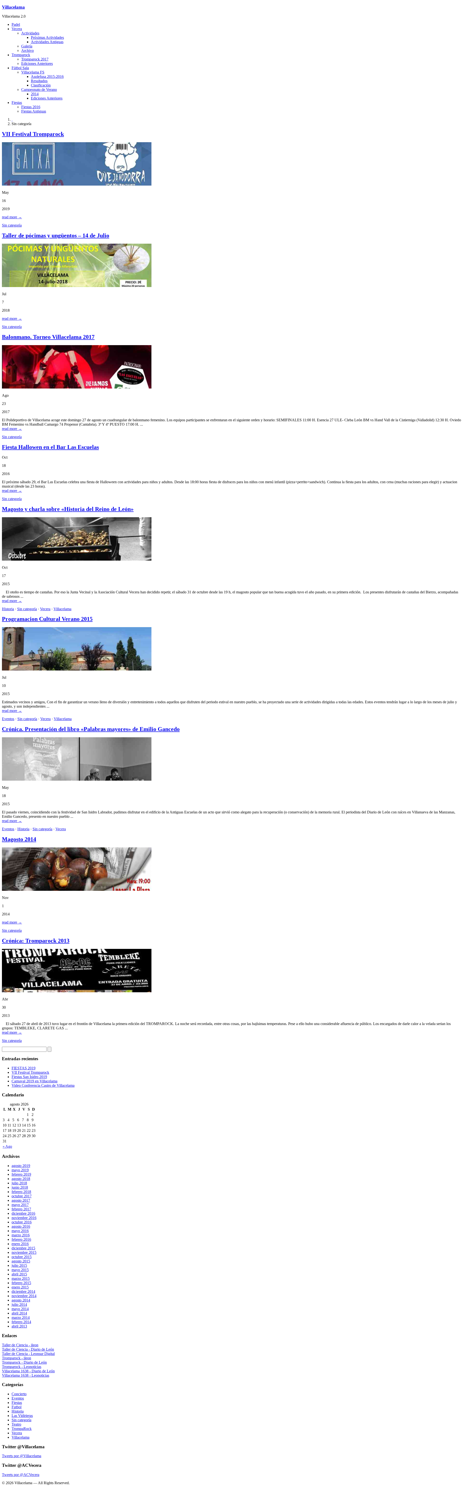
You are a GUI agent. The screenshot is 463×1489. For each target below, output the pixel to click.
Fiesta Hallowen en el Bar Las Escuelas (50, 447)
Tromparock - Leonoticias (21, 1367)
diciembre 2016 (23, 1213)
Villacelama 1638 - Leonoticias (25, 1375)
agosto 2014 (21, 1300)
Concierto (19, 1394)
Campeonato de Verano (39, 89)
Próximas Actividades (47, 37)
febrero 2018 (21, 1192)
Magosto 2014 (19, 839)
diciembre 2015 (23, 1248)
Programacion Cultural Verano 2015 (47, 619)
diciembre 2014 (23, 1291)
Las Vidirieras (22, 1416)
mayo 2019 (20, 1170)
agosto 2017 (21, 1200)
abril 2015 (19, 1274)
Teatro (16, 1424)
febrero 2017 (21, 1209)
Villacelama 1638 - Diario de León (28, 1371)
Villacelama (13, 7)
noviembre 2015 (24, 1252)
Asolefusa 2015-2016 (47, 76)
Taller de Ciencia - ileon (20, 1345)
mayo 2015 (20, 1270)
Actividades (30, 33)
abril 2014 (19, 1313)
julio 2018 (19, 1183)
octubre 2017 (22, 1196)
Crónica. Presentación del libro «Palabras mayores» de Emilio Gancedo (91, 729)
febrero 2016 (21, 1239)
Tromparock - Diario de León (24, 1362)
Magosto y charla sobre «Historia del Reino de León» (68, 509)
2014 (35, 94)
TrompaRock (22, 1429)
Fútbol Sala (20, 68)
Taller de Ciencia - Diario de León (28, 1349)
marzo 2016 (21, 1235)
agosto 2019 (21, 1166)
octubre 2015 (22, 1257)
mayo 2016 (20, 1231)
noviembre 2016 (24, 1218)
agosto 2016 (21, 1226)
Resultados (39, 81)
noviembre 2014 (24, 1296)
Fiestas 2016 (30, 107)
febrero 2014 (21, 1322)
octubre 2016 (22, 1222)
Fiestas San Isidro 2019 (29, 1077)
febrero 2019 (21, 1174)
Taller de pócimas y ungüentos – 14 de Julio (55, 235)
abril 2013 (19, 1326)
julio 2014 (19, 1304)
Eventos (8, 719)
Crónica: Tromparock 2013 (35, 941)
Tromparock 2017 (34, 59)
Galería (26, 46)
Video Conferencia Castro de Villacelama (43, 1085)
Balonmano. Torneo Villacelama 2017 (48, 337)
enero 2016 (20, 1244)
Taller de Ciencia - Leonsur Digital (28, 1354)
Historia (8, 609)
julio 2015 (19, 1265)
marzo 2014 (21, 1317)
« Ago (7, 1146)
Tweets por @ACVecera (20, 1475)
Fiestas (17, 103)
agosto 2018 (21, 1179)
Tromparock (21, 55)
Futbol (16, 1407)
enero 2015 (20, 1287)
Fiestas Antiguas (33, 111)
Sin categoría (12, 225)
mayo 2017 (20, 1205)
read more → (12, 217)
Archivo (27, 50)
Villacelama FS (32, 72)
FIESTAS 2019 (23, 1068)
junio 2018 (20, 1187)
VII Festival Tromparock (33, 134)
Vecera (17, 29)
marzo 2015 (21, 1278)
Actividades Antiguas (47, 42)
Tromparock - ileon (16, 1358)
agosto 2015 (21, 1261)
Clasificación (41, 85)
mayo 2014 (20, 1309)
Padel (16, 24)
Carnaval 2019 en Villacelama (34, 1081)
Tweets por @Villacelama (21, 1456)
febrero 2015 (21, 1283)
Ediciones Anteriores (37, 63)
